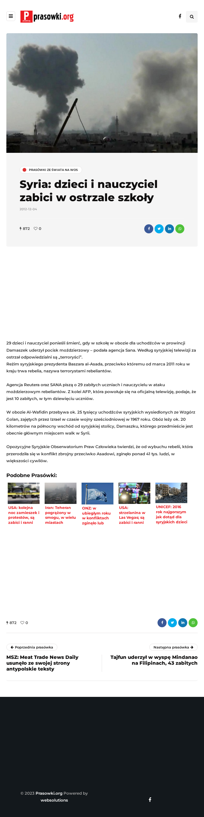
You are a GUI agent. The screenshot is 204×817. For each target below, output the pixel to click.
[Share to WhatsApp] (179, 228)
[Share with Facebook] (148, 228)
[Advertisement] (102, 294)
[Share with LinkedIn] (169, 228)
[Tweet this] (159, 228)
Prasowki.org (49, 793)
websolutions (54, 800)
